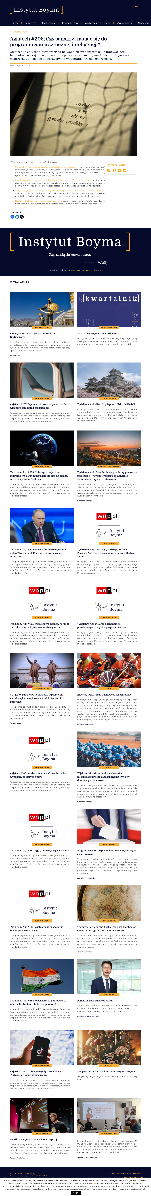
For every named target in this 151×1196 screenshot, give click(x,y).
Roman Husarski (16, 723)
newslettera (75, 270)
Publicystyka (48, 23)
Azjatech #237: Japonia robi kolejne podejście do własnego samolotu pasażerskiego (38, 406)
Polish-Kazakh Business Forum (95, 1000)
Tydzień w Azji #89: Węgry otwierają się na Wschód (40, 850)
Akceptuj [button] (75, 1193)
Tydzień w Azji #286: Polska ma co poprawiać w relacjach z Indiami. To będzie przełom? (38, 1002)
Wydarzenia (91, 23)
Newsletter (143, 23)
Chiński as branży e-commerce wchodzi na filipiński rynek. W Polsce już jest (52, 180)
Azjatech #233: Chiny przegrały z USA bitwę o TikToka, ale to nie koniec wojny (36, 1073)
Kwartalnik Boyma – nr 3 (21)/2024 (97, 333)
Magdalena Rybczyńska (86, 724)
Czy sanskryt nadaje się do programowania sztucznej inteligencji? (46, 167)
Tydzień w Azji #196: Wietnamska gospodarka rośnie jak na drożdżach (36, 929)
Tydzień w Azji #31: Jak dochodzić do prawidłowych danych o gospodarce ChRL (101, 626)
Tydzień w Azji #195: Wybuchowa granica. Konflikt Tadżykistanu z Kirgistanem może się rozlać (39, 626)
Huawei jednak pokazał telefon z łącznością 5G (37, 201)
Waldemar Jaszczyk (84, 501)
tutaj (94, 1183)
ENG (139, 7)
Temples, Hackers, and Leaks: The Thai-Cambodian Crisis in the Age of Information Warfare (106, 929)
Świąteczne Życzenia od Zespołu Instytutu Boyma (106, 1071)
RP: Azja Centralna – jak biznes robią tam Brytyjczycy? (33, 335)
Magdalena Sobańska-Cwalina (88, 1016)
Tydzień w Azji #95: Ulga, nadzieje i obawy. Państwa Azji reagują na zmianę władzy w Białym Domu (106, 553)
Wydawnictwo (124, 23)
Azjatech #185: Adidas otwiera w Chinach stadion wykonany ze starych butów (38, 775)
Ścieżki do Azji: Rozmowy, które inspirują (34, 1139)
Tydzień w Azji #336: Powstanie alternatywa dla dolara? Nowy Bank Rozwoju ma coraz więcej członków (38, 553)
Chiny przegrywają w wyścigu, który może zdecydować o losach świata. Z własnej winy (59, 190)
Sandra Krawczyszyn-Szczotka (88, 1157)
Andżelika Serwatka (84, 952)
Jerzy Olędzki (15, 355)
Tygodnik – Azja (70, 23)
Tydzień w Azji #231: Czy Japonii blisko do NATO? (106, 404)
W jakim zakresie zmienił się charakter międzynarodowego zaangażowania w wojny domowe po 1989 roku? (103, 777)
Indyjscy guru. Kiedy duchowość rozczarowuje (104, 694)
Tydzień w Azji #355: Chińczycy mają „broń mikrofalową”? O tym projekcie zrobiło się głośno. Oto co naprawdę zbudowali (39, 476)
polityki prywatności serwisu (91, 270)
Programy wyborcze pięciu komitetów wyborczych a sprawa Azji (106, 852)
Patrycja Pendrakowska (86, 878)
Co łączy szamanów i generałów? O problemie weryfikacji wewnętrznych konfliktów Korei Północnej (36, 698)
